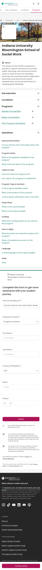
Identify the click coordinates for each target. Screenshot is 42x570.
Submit (21, 419)
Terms (27, 457)
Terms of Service (14, 466)
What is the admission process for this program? (17, 241)
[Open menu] (38, 4)
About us (5, 521)
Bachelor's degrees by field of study (14, 550)
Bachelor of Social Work (11, 111)
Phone (6, 398)
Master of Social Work (11, 117)
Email (5, 382)
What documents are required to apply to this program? (20, 234)
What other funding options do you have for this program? (20, 222)
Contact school (21, 566)
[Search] (34, 4)
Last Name (8, 349)
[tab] (11, 10)
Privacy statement (8, 459)
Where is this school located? (13, 207)
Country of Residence (12, 366)
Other (4, 262)
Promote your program (10, 525)
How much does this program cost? (16, 174)
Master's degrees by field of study (13, 546)
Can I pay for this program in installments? (19, 178)
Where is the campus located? (14, 211)
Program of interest (11, 317)
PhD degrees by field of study (12, 554)
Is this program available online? (15, 188)
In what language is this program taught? (18, 253)
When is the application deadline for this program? (18, 158)
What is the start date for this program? (18, 164)
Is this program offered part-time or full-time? (20, 197)
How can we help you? (12, 300)
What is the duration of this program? (17, 192)
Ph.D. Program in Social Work (13, 123)
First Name (8, 333)
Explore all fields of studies (11, 541)
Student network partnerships (12, 530)
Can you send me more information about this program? (20, 146)
